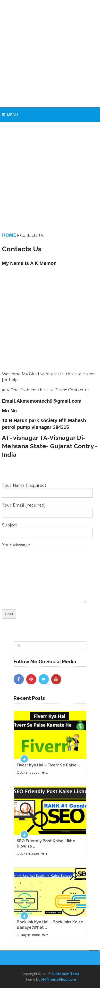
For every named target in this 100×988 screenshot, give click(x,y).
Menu (12, 115)
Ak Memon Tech (65, 974)
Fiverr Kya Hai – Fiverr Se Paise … (48, 765)
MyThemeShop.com (58, 979)
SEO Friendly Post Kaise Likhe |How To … (46, 844)
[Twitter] (44, 679)
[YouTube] (56, 679)
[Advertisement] (50, 53)
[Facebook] (19, 679)
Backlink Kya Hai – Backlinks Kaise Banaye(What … (50, 925)
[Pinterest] (31, 679)
